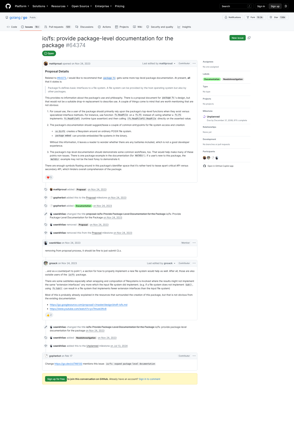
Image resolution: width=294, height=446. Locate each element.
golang (15, 17)
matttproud (55, 63)
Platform (20, 6)
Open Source (80, 6)
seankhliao (55, 242)
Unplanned (92, 345)
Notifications (235, 17)
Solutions (38, 6)
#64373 (61, 77)
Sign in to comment (149, 378)
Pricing (119, 6)
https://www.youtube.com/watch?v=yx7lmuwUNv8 (78, 308)
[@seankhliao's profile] (46, 243)
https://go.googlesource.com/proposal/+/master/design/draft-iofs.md (88, 304)
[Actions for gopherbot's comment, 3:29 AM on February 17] (194, 356)
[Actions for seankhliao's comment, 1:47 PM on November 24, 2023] (194, 242)
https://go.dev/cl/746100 (68, 363)
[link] (58, 189)
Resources (58, 6)
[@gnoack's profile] (46, 263)
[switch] (49, 177)
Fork (257, 17)
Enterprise (102, 6)
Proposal (91, 197)
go (25, 17)
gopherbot (55, 355)
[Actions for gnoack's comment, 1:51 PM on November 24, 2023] (194, 263)
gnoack (53, 263)
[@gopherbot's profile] (46, 356)
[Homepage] (8, 6)
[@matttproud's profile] (46, 63)
